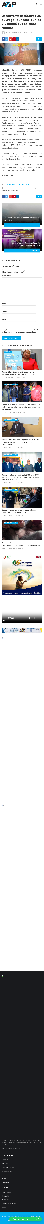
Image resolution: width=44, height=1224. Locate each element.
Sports (4, 1175)
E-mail (4, 312)
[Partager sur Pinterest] (14, 39)
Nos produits (6, 1196)
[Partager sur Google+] (10, 39)
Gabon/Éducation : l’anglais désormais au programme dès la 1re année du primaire (18, 373)
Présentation (6, 1192)
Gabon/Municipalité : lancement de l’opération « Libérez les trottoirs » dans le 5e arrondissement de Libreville (21, 407)
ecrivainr (15, 188)
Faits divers (6, 1182)
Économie (5, 1163)
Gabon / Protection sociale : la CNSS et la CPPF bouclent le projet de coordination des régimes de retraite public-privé (21, 477)
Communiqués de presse (10, 1204)
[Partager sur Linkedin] (17, 39)
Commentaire (7, 276)
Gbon (20, 188)
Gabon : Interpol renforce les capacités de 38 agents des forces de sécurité (19, 511)
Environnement (7, 1171)
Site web (5, 320)
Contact (4, 1207)
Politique (5, 1160)
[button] (25, 1219)
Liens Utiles (5, 1200)
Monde (4, 1179)
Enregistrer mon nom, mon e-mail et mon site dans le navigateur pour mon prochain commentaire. (22, 331)
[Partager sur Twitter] (6, 39)
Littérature (27, 188)
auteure (8, 188)
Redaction (13, 33)
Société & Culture (8, 12)
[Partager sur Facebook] (3, 39)
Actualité (7, 351)
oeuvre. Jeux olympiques (10, 190)
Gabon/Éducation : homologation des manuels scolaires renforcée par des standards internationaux (20, 442)
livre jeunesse (37, 188)
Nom (4, 304)
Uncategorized (20, 12)
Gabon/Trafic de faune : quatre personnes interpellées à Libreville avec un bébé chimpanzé (21, 544)
